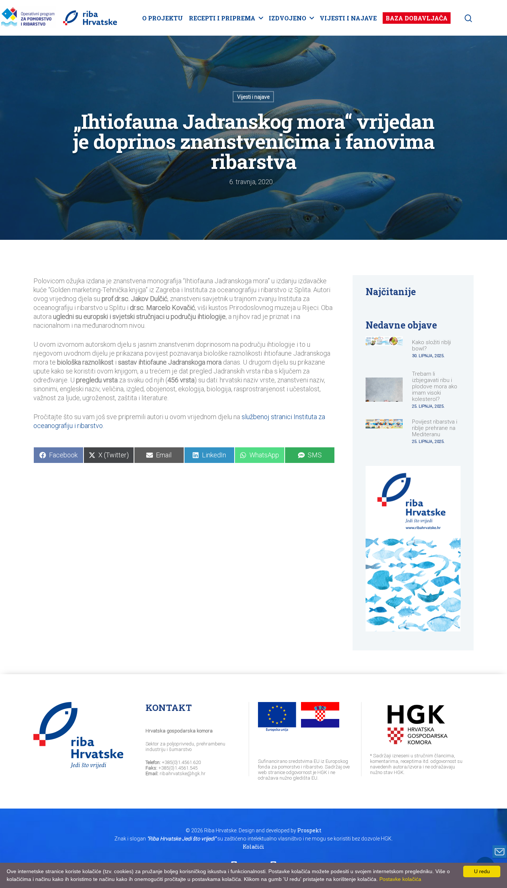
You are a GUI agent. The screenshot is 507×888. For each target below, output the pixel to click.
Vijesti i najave (348, 18)
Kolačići (253, 846)
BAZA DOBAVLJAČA (417, 18)
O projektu (162, 18)
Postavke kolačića (400, 879)
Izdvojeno (287, 18)
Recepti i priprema (222, 18)
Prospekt (309, 830)
